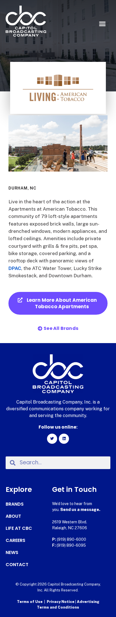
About (13, 516)
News (12, 552)
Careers (15, 540)
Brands (15, 504)
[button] (102, 24)
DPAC (14, 268)
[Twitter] (52, 439)
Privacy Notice (61, 602)
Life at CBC (19, 528)
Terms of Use (30, 602)
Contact (17, 565)
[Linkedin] (64, 439)
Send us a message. (80, 509)
